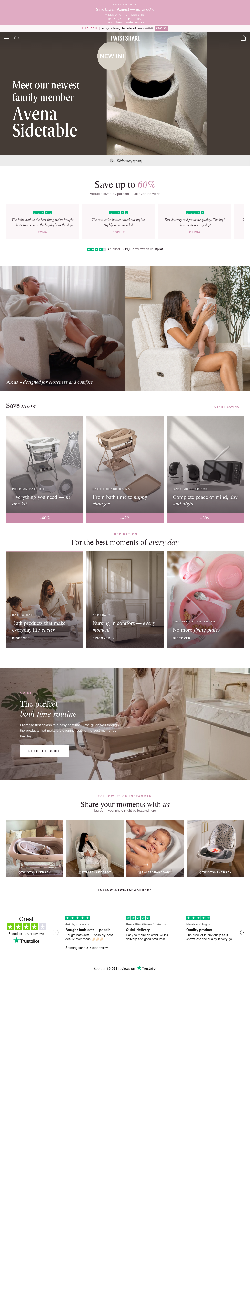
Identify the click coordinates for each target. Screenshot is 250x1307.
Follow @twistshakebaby (125, 890)
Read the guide (44, 751)
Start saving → (229, 406)
